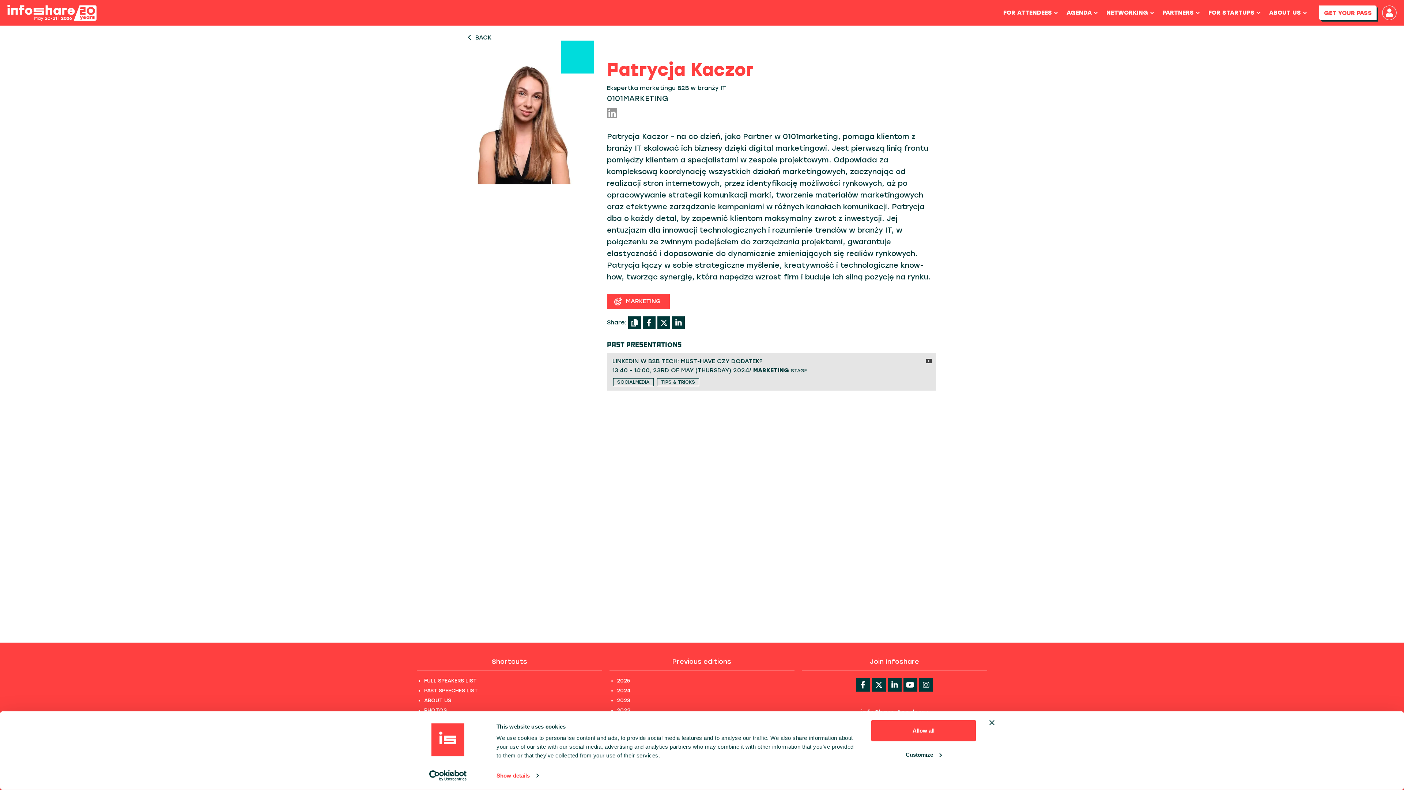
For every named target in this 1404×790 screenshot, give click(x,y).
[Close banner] (991, 722)
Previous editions (701, 662)
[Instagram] (926, 685)
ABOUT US (437, 700)
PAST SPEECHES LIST (451, 691)
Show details (513, 775)
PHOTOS (435, 710)
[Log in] (1389, 12)
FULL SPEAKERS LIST (450, 681)
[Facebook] (649, 322)
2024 (624, 691)
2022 (623, 710)
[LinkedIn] (612, 113)
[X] (663, 322)
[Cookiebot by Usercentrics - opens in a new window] (448, 775)
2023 (623, 700)
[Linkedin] (895, 685)
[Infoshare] (52, 13)
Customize (919, 754)
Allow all (924, 730)
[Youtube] (910, 685)
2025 (623, 681)
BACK (483, 37)
